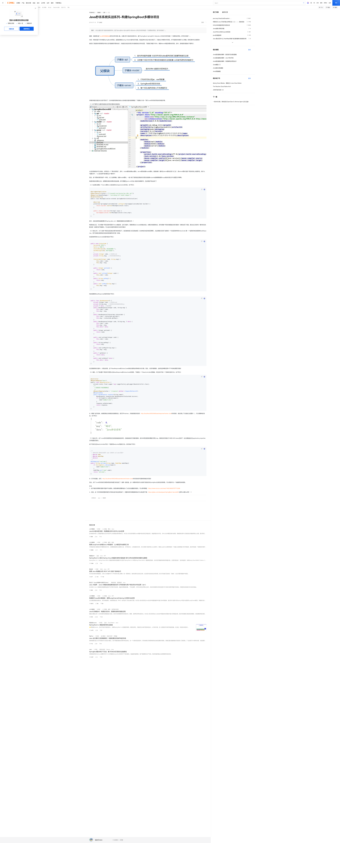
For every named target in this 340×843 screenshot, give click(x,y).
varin (90, 649)
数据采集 (113, 582)
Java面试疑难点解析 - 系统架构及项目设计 (225, 61)
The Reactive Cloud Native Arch (222, 86)
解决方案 (28, 3)
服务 (52, 3)
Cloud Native (111, 622)
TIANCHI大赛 (56, 7)
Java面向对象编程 (218, 68)
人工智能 (104, 529)
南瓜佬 (91, 569)
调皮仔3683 (98, 840)
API (105, 556)
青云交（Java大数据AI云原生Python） (99, 582)
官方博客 (44, 7)
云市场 (43, 3)
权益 (34, 3)
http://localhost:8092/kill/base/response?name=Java (156, 413)
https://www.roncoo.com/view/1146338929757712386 (164, 488)
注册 (330, 3)
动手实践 (38, 7)
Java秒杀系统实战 (105, 36)
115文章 (115, 840)
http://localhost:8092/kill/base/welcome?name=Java (117, 478)
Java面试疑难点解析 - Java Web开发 (223, 58)
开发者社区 (92, 12)
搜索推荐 (119, 582)
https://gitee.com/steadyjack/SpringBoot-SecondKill (163, 492)
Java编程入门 (217, 64)
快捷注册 (11, 29)
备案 (321, 3)
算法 (109, 529)
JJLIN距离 (92, 529)
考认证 (49, 7)
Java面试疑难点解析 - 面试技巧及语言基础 (225, 54)
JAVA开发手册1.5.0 (218, 90)
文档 (317, 3)
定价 (38, 3)
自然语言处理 (115, 609)
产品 (23, 3)
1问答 (121, 840)
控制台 (325, 3)
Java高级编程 (217, 71)
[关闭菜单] (3, 3)
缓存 (109, 542)
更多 (249, 50)
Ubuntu (108, 649)
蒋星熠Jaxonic (93, 622)
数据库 (99, 12)
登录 (336, 3)
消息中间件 (109, 636)
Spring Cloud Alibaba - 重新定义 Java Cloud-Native (227, 83)
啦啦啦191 (92, 556)
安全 (101, 569)
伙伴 (48, 3)
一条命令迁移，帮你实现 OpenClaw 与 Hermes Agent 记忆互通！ (231, 101)
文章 (104, 12)
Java (99, 498)
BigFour (91, 636)
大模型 (18, 3)
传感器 (115, 636)
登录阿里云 (27, 29)
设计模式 (103, 636)
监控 (113, 542)
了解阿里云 (58, 3)
